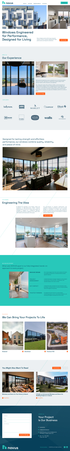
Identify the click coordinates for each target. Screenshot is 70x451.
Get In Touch (23, 351)
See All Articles (56, 368)
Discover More (64, 40)
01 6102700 (42, 427)
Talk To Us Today (40, 93)
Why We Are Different (37, 3)
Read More (6, 398)
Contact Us (64, 2)
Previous (64, 368)
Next (69, 27)
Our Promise (30, 3)
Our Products (44, 3)
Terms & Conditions (43, 447)
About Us (24, 3)
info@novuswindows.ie (44, 429)
